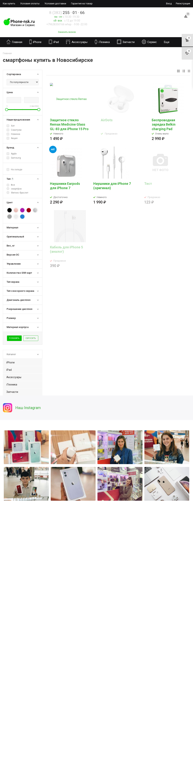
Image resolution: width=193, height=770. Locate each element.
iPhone (36, 42)
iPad (56, 42)
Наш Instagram (28, 407)
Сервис (152, 42)
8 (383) (67, 12)
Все (13, 185)
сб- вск (58, 20)
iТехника (104, 42)
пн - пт (58, 16)
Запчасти (128, 42)
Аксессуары (79, 42)
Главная (16, 42)
